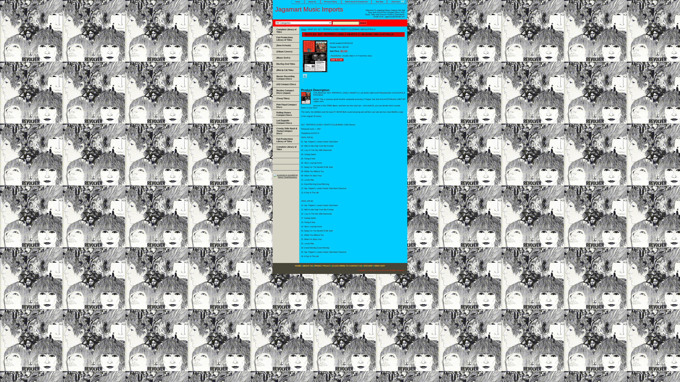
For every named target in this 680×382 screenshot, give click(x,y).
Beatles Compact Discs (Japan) (285, 91)
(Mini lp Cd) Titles (285, 70)
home (297, 2)
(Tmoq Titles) (283, 98)
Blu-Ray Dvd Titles (285, 64)
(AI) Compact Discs (286, 84)
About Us (312, 2)
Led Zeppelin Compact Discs (284, 121)
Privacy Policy (330, 2)
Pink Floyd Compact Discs (286, 105)
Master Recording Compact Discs (285, 77)
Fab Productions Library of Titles (284, 38)
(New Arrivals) (283, 45)
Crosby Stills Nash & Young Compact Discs (286, 131)
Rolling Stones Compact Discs (284, 113)
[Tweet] (305, 77)
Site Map (379, 2)
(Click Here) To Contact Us (356, 2)
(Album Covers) (284, 51)
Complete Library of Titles (286, 30)
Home (303, 29)
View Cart (395, 2)
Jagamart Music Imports (309, 9)
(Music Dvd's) (283, 58)
